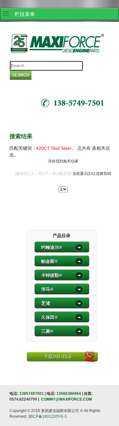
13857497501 (31, 393)
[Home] (57, 44)
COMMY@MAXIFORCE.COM (66, 399)
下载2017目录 (58, 356)
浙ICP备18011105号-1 (47, 416)
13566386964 (68, 393)
